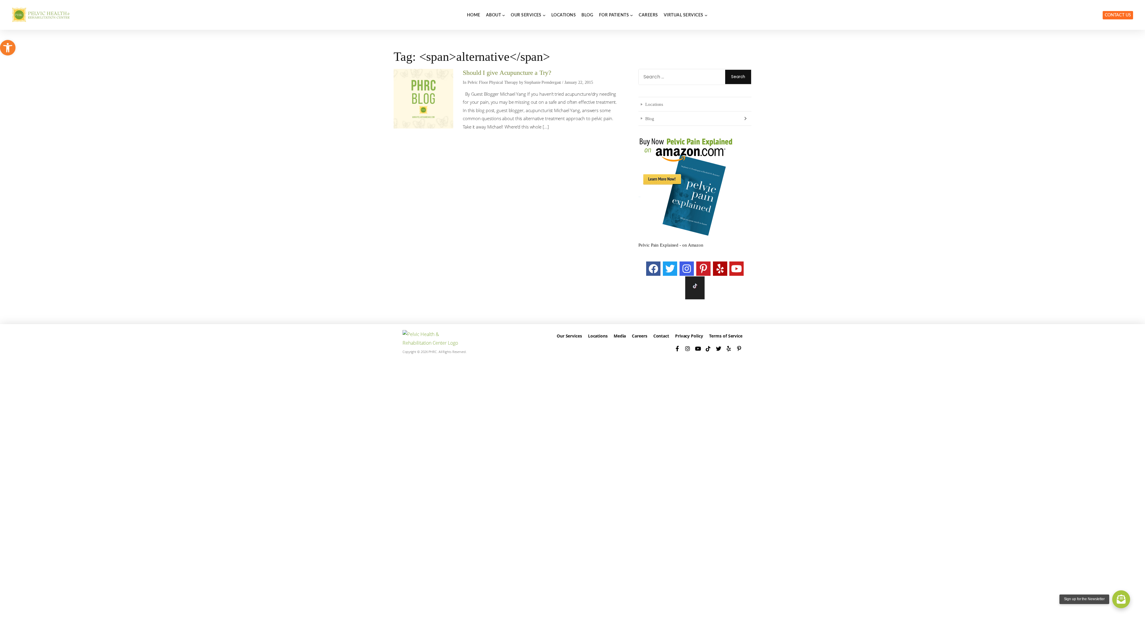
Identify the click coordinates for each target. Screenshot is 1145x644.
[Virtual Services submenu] (706, 14)
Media (620, 336)
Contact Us (1118, 15)
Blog (649, 118)
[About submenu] (503, 14)
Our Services (569, 336)
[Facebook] (653, 268)
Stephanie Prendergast (542, 82)
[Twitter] (670, 268)
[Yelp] (720, 268)
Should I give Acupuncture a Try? (507, 72)
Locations (654, 104)
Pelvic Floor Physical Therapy (493, 82)
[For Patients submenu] (631, 14)
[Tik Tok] (695, 287)
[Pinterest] (703, 268)
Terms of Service (725, 336)
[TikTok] (708, 348)
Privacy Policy (689, 336)
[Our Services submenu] (544, 14)
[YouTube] (736, 268)
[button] (8, 47)
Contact (661, 336)
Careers (639, 336)
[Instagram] (687, 268)
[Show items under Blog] (744, 118)
